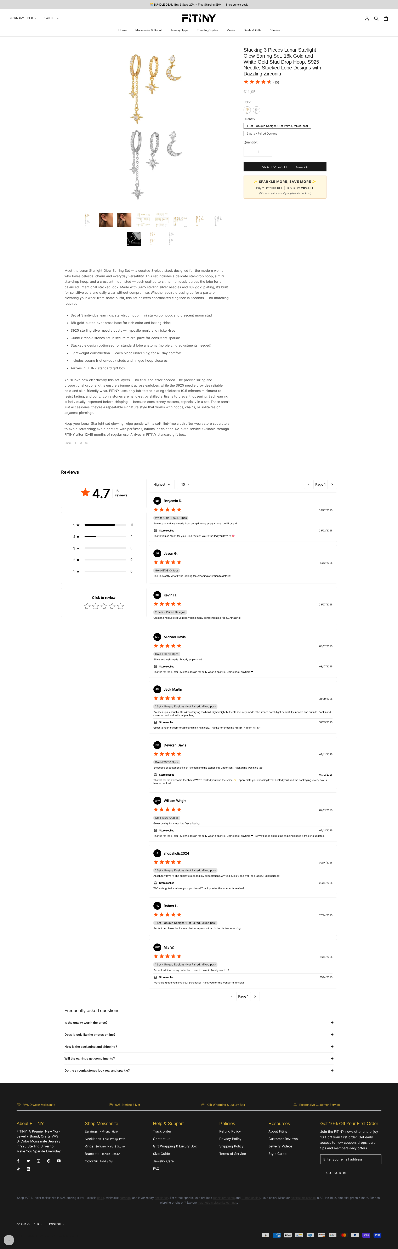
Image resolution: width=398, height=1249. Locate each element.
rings (100, 1197)
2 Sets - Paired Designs (262, 133)
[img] (258, 82)
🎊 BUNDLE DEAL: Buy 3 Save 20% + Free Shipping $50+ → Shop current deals (199, 4)
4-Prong (105, 1131)
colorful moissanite (303, 1197)
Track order (162, 1131)
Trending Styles (207, 30)
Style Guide (277, 1154)
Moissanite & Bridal (148, 30)
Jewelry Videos (280, 1146)
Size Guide (161, 1154)
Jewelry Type (179, 30)
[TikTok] (18, 1168)
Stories (275, 30)
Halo (115, 1131)
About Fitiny (278, 1131)
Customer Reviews (283, 1139)
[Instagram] (38, 1160)
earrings (125, 1197)
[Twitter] (81, 443)
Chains (116, 1154)
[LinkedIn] (28, 1168)
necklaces (161, 1197)
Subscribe (337, 1173)
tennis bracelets (224, 1197)
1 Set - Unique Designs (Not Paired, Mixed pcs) (277, 125)
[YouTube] (59, 1160)
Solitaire (101, 1146)
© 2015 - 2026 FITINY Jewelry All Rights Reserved (47, 1236)
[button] (104, 525)
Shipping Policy (231, 1146)
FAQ (156, 1169)
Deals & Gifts (253, 30)
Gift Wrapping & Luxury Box (175, 1146)
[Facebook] (75, 443)
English (49, 18)
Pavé (122, 1139)
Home (122, 30)
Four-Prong (110, 1139)
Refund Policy (230, 1131)
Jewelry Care (163, 1161)
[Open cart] (386, 18)
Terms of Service (232, 1154)
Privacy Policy (230, 1139)
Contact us (161, 1139)
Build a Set (106, 1161)
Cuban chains (250, 1197)
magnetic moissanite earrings (217, 1202)
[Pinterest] (86, 443)
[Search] (376, 18)
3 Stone (120, 1146)
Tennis (106, 1154)
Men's (231, 30)
